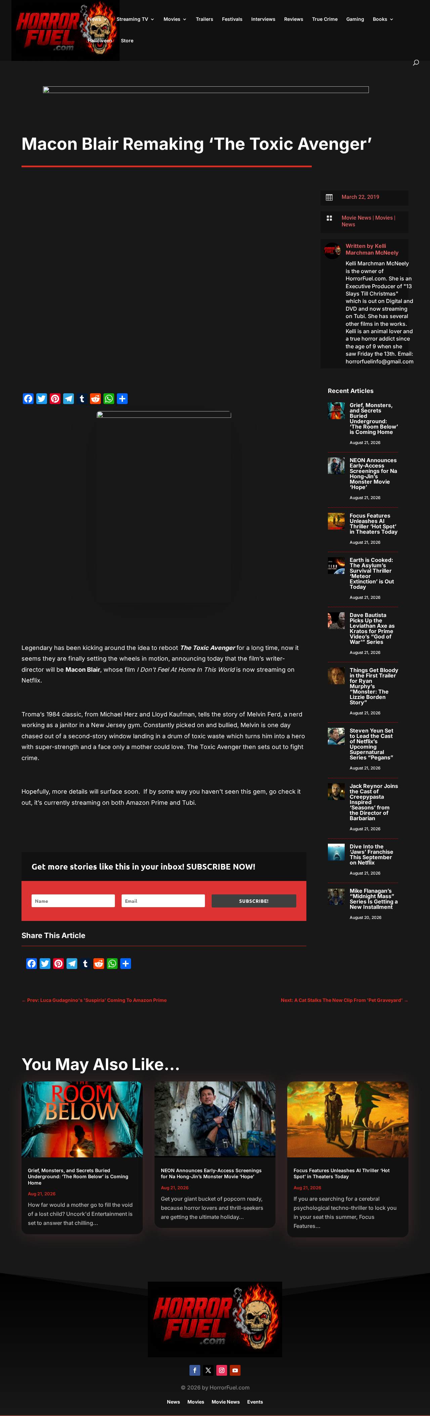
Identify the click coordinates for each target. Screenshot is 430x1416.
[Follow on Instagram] (221, 1370)
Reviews (293, 19)
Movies (172, 19)
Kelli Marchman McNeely (372, 249)
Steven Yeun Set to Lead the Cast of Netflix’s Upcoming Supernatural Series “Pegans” (371, 744)
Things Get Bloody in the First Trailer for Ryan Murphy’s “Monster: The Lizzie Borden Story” (374, 686)
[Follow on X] (208, 1370)
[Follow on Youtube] (235, 1370)
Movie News (356, 218)
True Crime (325, 19)
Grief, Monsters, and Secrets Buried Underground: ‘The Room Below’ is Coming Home (374, 418)
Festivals (232, 19)
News (94, 19)
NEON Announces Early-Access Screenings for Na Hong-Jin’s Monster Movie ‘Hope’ (373, 473)
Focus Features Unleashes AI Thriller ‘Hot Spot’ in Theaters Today (374, 523)
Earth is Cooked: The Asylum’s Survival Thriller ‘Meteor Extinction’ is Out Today (372, 573)
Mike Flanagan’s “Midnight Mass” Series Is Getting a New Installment (374, 898)
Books (380, 19)
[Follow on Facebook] (194, 1370)
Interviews (263, 19)
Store (127, 40)
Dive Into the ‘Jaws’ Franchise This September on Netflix (371, 854)
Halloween (100, 40)
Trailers (204, 19)
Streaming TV (132, 19)
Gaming (355, 19)
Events (255, 1402)
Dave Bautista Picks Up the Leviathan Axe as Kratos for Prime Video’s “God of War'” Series (372, 628)
